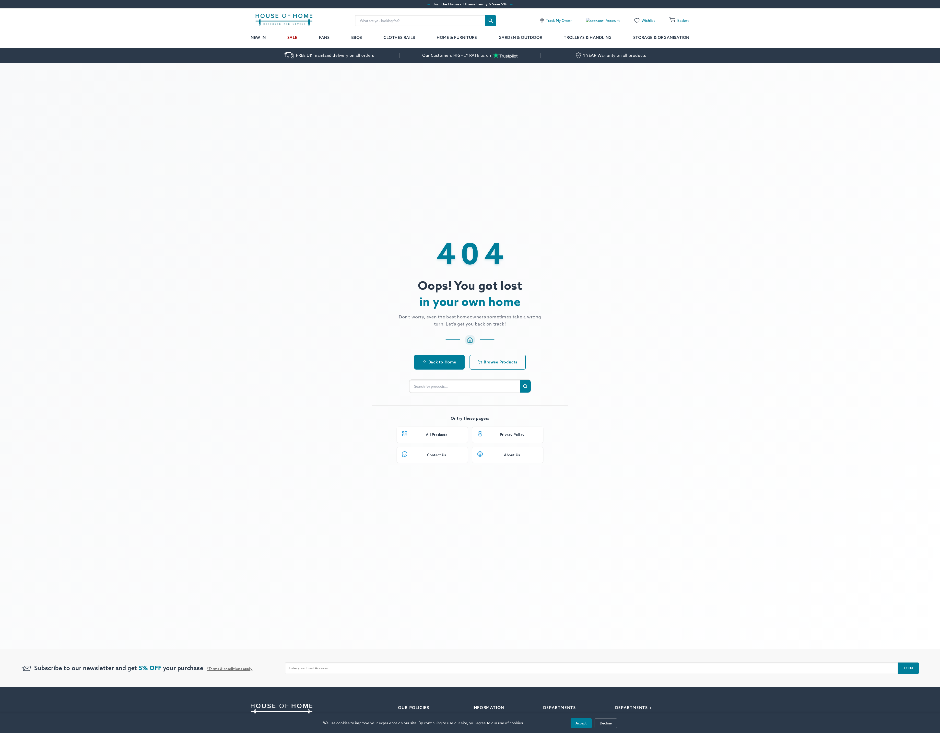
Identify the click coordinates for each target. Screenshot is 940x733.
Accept (581, 723)
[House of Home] (282, 20)
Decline (606, 723)
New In (258, 37)
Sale (292, 37)
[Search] (490, 20)
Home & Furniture (457, 37)
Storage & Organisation (661, 37)
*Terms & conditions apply (229, 669)
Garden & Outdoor (520, 37)
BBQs (356, 37)
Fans (324, 37)
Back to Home (442, 362)
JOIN (908, 668)
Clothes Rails (399, 37)
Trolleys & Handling (587, 37)
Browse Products (500, 362)
